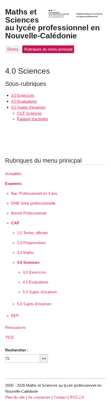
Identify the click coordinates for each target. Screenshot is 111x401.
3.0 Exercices (22, 95)
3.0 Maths (25, 252)
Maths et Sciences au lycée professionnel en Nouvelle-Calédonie (52, 23)
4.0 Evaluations (24, 101)
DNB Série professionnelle (33, 203)
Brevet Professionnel (28, 213)
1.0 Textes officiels (32, 233)
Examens (13, 183)
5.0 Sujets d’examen (28, 107)
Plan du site (15, 397)
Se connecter (39, 397)
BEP (15, 315)
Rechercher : (16, 350)
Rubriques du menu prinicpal (48, 49)
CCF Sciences (29, 113)
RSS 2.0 (77, 397)
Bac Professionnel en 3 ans (34, 193)
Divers (12, 49)
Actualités (13, 173)
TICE (9, 337)
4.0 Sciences (28, 262)
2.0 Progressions (31, 242)
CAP (15, 223)
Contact (60, 397)
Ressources (15, 327)
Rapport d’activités (32, 119)
